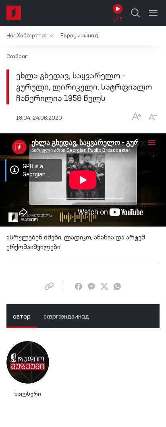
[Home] (13, 13)
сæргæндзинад (66, 317)
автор (22, 317)
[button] (30, 35)
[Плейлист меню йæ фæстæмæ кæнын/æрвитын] (152, 142)
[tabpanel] (83, 373)
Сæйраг (16, 56)
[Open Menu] (153, 12)
